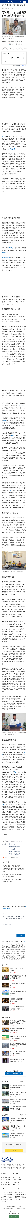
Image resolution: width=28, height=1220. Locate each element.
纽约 (14, 1177)
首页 (3, 5)
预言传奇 (9, 1199)
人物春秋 (9, 1197)
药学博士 (18, 841)
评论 (21, 5)
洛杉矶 (14, 1179)
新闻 (6, 8)
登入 (24, 1)
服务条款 (21, 1165)
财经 (5, 1182)
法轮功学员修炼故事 (14, 854)
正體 (20, 1)
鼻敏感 (7, 841)
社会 (5, 1184)
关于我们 (8, 1165)
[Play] (17, 57)
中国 (10, 5)
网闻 (9, 1184)
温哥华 (14, 1182)
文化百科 (3, 1192)
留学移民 (23, 1192)
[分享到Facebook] (3, 48)
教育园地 (3, 1199)
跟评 (23, 941)
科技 (2, 1182)
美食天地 (23, 1197)
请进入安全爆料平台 (14, 1074)
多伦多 (19, 1179)
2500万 (11, 248)
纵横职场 (17, 1197)
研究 (4, 420)
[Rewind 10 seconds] (12, 57)
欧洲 (19, 1182)
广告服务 (15, 1168)
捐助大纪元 (22, 1168)
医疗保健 (17, 1194)
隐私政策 (3, 1168)
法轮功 (4, 136)
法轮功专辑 (12, 844)
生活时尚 (23, 1194)
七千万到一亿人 (12, 149)
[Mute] (5, 62)
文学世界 (9, 1194)
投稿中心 (9, 1168)
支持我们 (14, 1150)
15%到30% (5, 253)
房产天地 (17, 1192)
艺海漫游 (3, 1201)
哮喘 (12, 841)
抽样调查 (21, 405)
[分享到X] (10, 48)
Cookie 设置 (14, 1216)
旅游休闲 (17, 1199)
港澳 (9, 1179)
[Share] (11, 972)
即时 (6, 5)
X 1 (5, 57)
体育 (2, 1184)
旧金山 (19, 1177)
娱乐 (9, 1182)
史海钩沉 (3, 1197)
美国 (14, 5)
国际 (17, 5)
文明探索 (9, 1192)
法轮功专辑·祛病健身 (14, 851)
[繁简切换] (25, 48)
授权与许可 (15, 1165)
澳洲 (14, 1184)
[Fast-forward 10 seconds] (24, 57)
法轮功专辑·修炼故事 (14, 846)
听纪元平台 (24, 65)
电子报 (3, 1165)
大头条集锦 (12, 849)
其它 (19, 1184)
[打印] (18, 48)
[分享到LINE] (6, 48)
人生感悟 (3, 1194)
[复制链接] (14, 48)
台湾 (25, 5)
